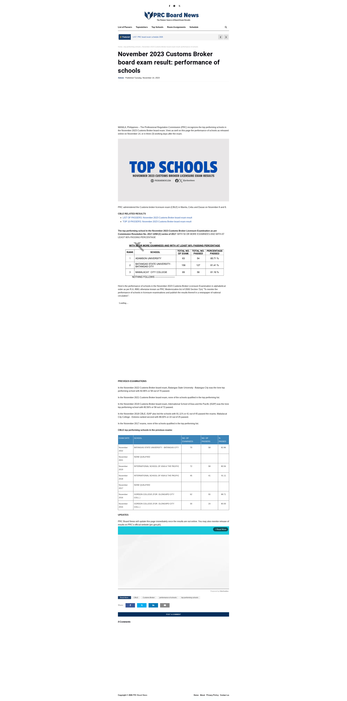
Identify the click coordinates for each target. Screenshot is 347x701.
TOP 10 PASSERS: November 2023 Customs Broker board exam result (157, 221)
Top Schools (157, 27)
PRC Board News (140, 695)
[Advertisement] (173, 103)
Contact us (224, 695)
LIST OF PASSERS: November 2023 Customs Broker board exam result (157, 217)
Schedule (193, 27)
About (202, 695)
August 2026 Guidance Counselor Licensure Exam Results (156, 37)
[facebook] (169, 6)
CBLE (136, 598)
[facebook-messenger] (174, 6)
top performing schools (132, 47)
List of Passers (125, 27)
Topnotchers (142, 27)
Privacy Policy (212, 695)
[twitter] (179, 6)
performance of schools (168, 598)
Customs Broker (149, 598)
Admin (121, 78)
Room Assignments (176, 27)
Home (120, 47)
